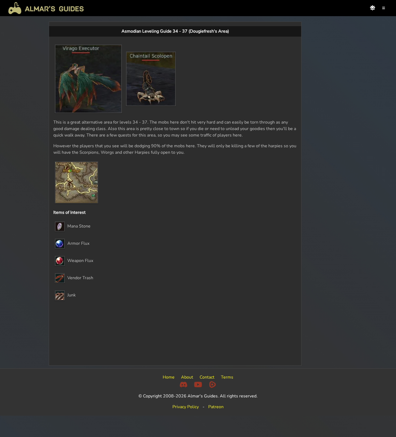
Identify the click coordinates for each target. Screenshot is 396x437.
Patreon (216, 407)
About (187, 377)
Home (169, 377)
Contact (207, 377)
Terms (227, 377)
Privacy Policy (185, 407)
